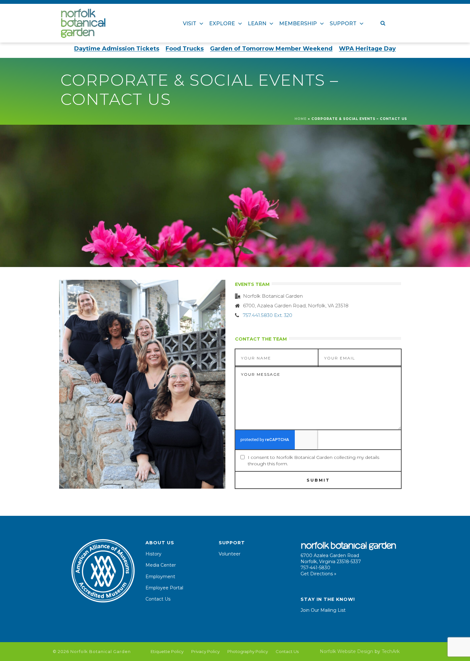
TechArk (391, 651)
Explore (222, 23)
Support (343, 23)
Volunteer (229, 554)
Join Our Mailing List (323, 610)
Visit (189, 23)
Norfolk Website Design (346, 651)
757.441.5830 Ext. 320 (267, 315)
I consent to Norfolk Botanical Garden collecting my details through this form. (313, 460)
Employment (160, 576)
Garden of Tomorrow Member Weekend (271, 48)
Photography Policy (247, 651)
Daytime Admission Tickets (116, 48)
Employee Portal (164, 588)
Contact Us (157, 599)
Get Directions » (318, 574)
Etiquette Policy (167, 651)
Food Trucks (185, 48)
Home (300, 119)
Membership (298, 23)
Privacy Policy (205, 651)
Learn (257, 23)
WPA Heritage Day (367, 48)
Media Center (160, 565)
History (153, 554)
